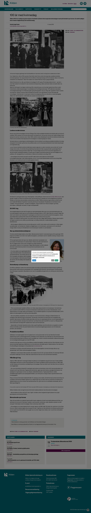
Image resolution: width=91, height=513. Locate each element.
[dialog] (45, 256)
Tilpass (34, 260)
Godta (56, 260)
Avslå (53, 260)
